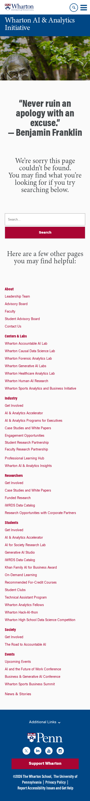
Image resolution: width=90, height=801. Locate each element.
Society (10, 630)
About (9, 289)
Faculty (10, 312)
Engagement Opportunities (24, 436)
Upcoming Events (18, 662)
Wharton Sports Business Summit (30, 684)
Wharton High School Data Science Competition (40, 620)
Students (11, 523)
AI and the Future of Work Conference (33, 669)
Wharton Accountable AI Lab (26, 344)
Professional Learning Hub (24, 458)
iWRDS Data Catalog (20, 506)
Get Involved (14, 406)
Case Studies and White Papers (28, 428)
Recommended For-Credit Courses (31, 583)
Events (10, 655)
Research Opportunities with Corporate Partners (40, 513)
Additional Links (43, 722)
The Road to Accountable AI (25, 645)
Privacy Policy (55, 783)
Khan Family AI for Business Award (31, 568)
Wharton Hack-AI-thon (21, 613)
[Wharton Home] (19, 7)
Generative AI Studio (20, 553)
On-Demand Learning (21, 575)
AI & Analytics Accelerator (24, 413)
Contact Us (13, 327)
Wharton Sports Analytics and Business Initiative (40, 389)
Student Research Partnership (27, 443)
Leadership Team (17, 297)
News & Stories (18, 694)
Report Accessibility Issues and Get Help (45, 788)
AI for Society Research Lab (25, 545)
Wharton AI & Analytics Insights (28, 466)
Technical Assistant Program (26, 598)
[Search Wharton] (74, 7)
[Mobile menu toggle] (83, 7)
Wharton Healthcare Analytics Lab (30, 374)
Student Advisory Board (22, 319)
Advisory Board (16, 304)
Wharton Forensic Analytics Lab (28, 359)
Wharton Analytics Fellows (24, 605)
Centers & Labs (16, 336)
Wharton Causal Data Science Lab (30, 351)
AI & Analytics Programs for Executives (33, 421)
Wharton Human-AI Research (26, 381)
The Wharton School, (37, 777)
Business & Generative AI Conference (32, 677)
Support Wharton (45, 764)
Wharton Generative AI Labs (25, 366)
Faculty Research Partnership (26, 449)
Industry (11, 398)
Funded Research (18, 498)
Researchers (14, 476)
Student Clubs (15, 590)
